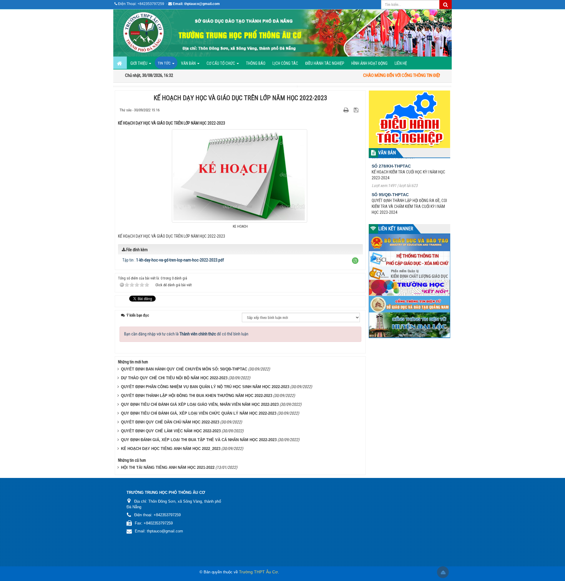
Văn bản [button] (189, 63)
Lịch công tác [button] (285, 63)
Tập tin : (173, 260)
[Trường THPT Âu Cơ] (282, 33)
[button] (355, 261)
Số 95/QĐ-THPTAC (390, 175)
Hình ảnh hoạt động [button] (369, 63)
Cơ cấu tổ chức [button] (221, 63)
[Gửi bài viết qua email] (336, 109)
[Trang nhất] (120, 63)
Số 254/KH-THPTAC (391, 209)
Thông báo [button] (255, 63)
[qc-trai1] (410, 119)
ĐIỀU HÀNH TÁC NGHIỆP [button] (324, 63)
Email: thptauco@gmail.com (196, 4)
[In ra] (346, 109)
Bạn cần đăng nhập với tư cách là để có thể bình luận (186, 334)
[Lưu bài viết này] (357, 109)
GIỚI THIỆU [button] (139, 63)
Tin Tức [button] (165, 63)
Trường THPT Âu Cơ (258, 572)
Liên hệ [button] (401, 63)
